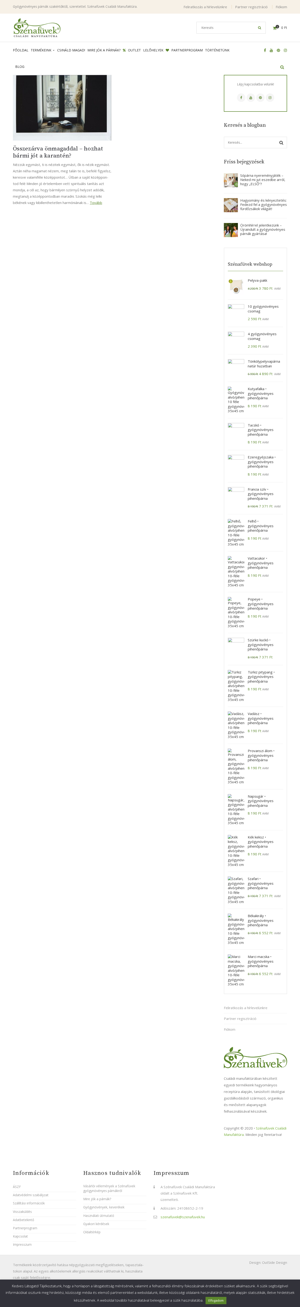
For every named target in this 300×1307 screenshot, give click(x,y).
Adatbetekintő (23, 1220)
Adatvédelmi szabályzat (31, 1195)
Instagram (270, 97)
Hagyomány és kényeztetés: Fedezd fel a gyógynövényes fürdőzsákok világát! (263, 204)
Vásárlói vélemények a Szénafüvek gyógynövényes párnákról (109, 1188)
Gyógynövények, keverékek (103, 1207)
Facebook (241, 97)
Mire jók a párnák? (97, 1199)
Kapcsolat (20, 1236)
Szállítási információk (29, 1203)
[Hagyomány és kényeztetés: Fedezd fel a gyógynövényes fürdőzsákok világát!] (231, 205)
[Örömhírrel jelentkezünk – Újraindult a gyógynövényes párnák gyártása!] (231, 230)
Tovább (96, 202)
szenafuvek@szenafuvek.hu (183, 1217)
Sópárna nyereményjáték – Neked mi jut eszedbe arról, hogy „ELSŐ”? (262, 179)
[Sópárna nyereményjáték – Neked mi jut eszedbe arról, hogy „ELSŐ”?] (231, 180)
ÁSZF (17, 1186)
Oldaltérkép (92, 1232)
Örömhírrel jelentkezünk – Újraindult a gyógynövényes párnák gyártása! (262, 229)
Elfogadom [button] (216, 1300)
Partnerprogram (25, 1228)
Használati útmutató (98, 1215)
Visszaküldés (22, 1211)
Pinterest (260, 97)
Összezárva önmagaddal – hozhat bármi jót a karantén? (58, 152)
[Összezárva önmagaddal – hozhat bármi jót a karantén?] (62, 108)
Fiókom (281, 6)
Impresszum (22, 1244)
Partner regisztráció (251, 6)
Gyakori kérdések (96, 1224)
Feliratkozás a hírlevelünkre (205, 6)
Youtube (251, 97)
